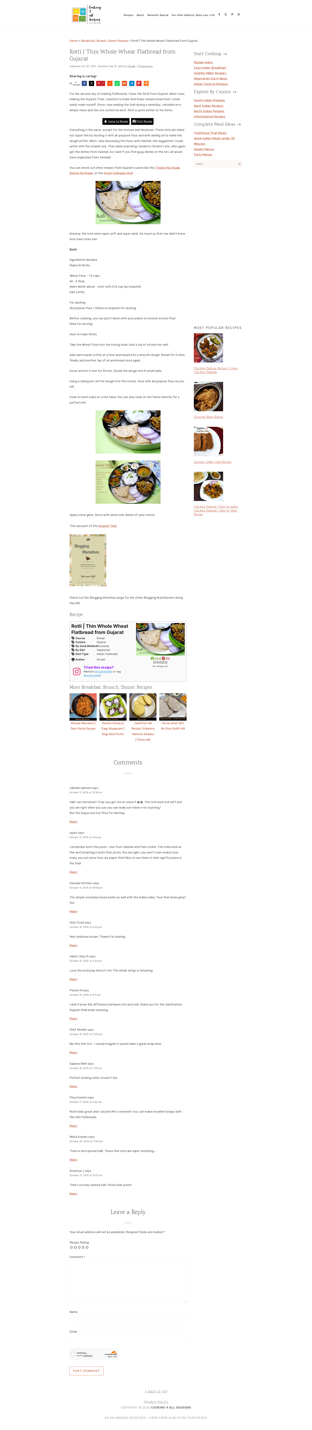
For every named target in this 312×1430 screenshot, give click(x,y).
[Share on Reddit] (109, 83)
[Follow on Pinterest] (233, 14)
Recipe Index (203, 62)
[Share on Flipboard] (139, 83)
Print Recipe (144, 121)
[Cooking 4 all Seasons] (87, 24)
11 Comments (145, 66)
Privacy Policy (156, 1402)
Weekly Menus (204, 149)
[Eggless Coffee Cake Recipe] (218, 442)
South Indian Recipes (209, 100)
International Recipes (209, 116)
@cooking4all (103, 671)
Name (74, 1312)
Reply (74, 822)
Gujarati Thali (107, 526)
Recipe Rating (79, 1242)
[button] (154, 662)
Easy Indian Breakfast (210, 68)
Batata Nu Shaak (81, 173)
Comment (77, 1257)
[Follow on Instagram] (239, 14)
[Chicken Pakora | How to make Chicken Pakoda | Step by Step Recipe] (218, 487)
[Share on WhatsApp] (117, 83)
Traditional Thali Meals (210, 133)
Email (73, 1331)
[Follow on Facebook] (220, 14)
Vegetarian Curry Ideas (211, 78)
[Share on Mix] (146, 83)
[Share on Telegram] (131, 83)
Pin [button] (167, 658)
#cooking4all (92, 675)
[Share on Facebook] (84, 83)
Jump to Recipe (117, 121)
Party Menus (203, 154)
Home (74, 41)
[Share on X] (91, 83)
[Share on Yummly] (124, 83)
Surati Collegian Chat (118, 173)
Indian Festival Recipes (211, 84)
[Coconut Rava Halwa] (218, 397)
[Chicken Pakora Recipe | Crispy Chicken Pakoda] (218, 348)
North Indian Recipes (209, 111)
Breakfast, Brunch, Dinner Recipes (105, 41)
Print (157, 658)
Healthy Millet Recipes (210, 73)
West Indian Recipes (209, 106)
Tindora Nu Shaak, (168, 168)
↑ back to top (156, 1391)
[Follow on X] (226, 14)
